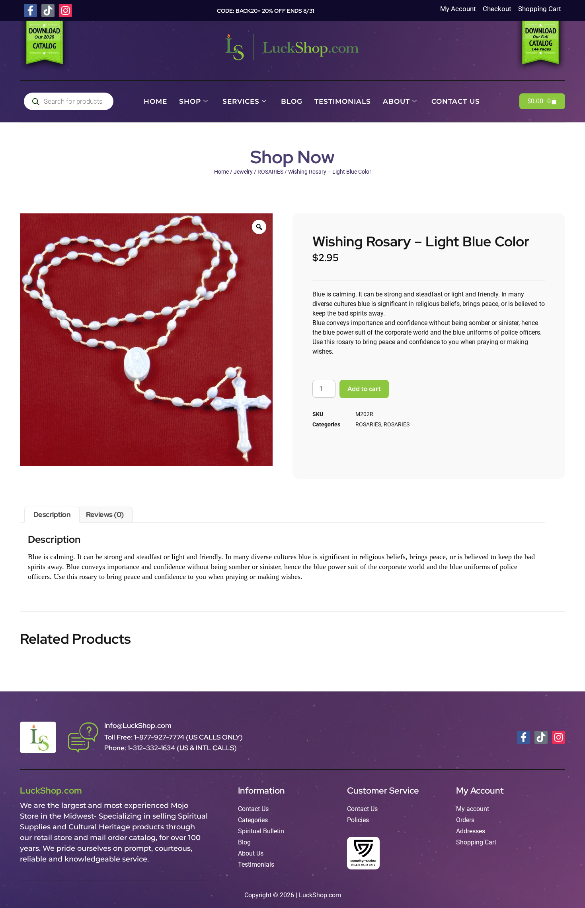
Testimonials (342, 101)
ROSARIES (270, 171)
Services (240, 101)
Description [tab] (52, 514)
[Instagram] (65, 10)
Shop (190, 101)
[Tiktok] (48, 10)
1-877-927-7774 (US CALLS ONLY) (188, 737)
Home (155, 101)
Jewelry (243, 171)
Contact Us (455, 101)
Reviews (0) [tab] (105, 514)
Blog (291, 101)
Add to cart (364, 389)
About (396, 101)
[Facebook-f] (30, 10)
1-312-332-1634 (152, 747)
